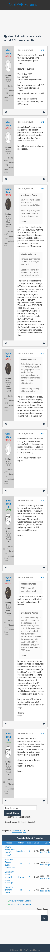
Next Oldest (12, 817)
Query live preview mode (9, 890)
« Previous (17, 831)
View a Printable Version (21, 901)
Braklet (21, 877)
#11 (42, 50)
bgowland (21, 851)
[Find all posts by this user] (6, 112)
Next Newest (24, 817)
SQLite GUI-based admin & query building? (10, 877)
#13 (42, 189)
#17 (42, 577)
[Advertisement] (25, 19)
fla (21, 863)
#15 (42, 434)
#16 (42, 500)
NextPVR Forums (23, 4)
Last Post (44, 852)
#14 (42, 353)
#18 (42, 733)
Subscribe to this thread (21, 904)
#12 (42, 122)
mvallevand (8, 503)
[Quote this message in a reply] (44, 112)
